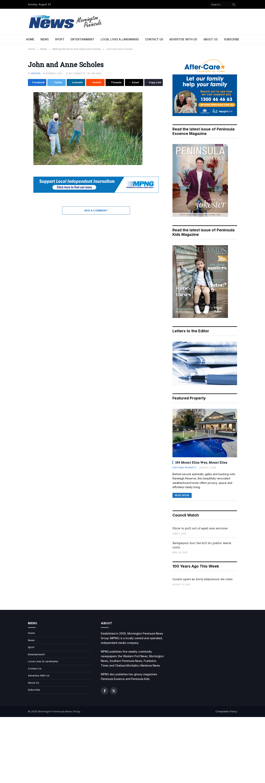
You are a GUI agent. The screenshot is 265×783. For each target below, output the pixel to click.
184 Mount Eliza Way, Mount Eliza (201, 462)
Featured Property (184, 467)
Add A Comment (96, 210)
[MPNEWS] (66, 21)
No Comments (77, 73)
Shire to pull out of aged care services (200, 528)
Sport (59, 39)
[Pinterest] (14, 131)
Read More (182, 495)
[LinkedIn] (14, 123)
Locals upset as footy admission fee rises (202, 579)
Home (30, 39)
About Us (211, 39)
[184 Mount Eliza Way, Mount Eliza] (204, 433)
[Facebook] (14, 105)
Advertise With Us (183, 39)
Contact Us (154, 39)
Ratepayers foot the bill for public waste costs (201, 545)
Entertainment (82, 39)
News (45, 39)
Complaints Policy (226, 711)
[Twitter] (14, 114)
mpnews (36, 73)
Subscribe (231, 39)
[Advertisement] (132, 750)
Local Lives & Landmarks (120, 39)
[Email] (14, 140)
